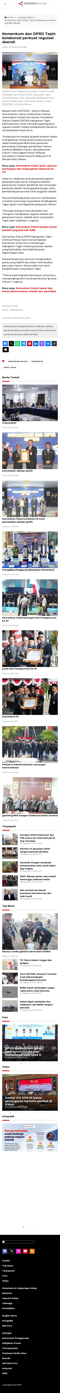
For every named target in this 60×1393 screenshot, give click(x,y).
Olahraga (7, 1303)
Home (10, 17)
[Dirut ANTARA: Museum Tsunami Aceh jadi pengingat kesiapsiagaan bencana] (10, 978)
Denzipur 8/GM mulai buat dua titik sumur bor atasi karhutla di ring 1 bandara (37, 838)
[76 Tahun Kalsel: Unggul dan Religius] (10, 964)
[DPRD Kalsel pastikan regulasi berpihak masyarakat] (30, 402)
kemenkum (37, 361)
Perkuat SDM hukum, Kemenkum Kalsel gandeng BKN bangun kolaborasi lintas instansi (30, 814)
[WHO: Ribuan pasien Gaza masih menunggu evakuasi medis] (10, 880)
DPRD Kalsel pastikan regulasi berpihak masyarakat (25, 421)
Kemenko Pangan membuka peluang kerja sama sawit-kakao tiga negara (38, 865)
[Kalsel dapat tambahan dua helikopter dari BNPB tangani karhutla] (10, 1005)
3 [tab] (30, 1063)
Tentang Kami (10, 1348)
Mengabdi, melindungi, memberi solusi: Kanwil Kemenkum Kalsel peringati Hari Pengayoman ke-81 (29, 617)
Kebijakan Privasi (11, 1343)
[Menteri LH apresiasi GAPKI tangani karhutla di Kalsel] (10, 853)
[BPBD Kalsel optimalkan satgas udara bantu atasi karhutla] (10, 992)
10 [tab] (49, 1112)
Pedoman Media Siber (14, 1353)
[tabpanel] (30, 1043)
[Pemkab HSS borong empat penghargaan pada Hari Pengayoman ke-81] (30, 648)
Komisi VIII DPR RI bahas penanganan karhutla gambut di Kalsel (28, 1101)
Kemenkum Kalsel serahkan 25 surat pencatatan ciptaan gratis (23, 469)
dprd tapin (10, 367)
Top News (8, 906)
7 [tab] (36, 1112)
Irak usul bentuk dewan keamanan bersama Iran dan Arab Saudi (35, 893)
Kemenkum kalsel (18, 361)
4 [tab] (34, 1063)
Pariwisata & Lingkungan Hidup (19, 1288)
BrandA (6, 1358)
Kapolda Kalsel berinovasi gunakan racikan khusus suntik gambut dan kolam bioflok (27, 950)
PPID (4, 1373)
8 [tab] (40, 1112)
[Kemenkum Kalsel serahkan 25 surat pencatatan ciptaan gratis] (30, 450)
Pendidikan (8, 1308)
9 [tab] (45, 1112)
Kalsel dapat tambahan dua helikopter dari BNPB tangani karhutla (36, 1004)
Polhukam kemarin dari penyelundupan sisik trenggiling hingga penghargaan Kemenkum (28, 568)
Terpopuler (9, 826)
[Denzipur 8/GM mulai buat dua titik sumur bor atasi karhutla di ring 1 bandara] (10, 839)
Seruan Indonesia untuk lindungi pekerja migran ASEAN (29, 1216)
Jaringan (7, 1333)
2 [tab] (25, 1063)
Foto (5, 1017)
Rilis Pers (7, 1325)
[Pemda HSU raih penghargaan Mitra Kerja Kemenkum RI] (30, 696)
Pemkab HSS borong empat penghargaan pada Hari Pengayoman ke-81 (27, 667)
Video (6, 1067)
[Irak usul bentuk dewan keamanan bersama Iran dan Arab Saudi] (10, 894)
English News (9, 1315)
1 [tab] (21, 1063)
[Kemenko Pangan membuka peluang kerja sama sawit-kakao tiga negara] (10, 866)
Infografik (8, 1116)
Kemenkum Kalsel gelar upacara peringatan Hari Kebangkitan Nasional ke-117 (29, 169)
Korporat (7, 1368)
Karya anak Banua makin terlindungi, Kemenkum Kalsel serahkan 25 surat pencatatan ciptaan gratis (23, 518)
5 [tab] (38, 1063)
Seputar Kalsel (25, 17)
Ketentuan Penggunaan (15, 1338)
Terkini (6, 1260)
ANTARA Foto (9, 1363)
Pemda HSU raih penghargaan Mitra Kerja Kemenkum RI (26, 715)
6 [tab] (32, 1112)
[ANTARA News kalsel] (32, 4)
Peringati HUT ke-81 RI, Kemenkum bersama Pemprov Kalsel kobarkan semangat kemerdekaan (28, 764)
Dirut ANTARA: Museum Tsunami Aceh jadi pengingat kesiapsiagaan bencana (38, 977)
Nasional (7, 1293)
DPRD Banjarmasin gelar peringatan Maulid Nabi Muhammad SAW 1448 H (23, 1052)
